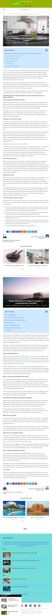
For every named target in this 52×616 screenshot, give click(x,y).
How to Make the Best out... (13, 612)
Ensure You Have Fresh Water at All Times (14, 318)
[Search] (48, 9)
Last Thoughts (8, 331)
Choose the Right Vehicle (10, 316)
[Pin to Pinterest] (13, 232)
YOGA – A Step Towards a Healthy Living (20, 595)
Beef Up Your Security (9, 324)
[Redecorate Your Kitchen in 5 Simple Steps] (14, 256)
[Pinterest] (25, 5)
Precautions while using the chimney (12, 66)
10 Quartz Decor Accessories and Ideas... (13, 599)
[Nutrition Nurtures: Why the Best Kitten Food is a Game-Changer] (7, 556)
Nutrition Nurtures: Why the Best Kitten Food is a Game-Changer (24, 554)
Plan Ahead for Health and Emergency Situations (15, 321)
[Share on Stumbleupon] (24, 232)
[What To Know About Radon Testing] (4, 606)
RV (19, 456)
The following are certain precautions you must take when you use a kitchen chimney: (23, 53)
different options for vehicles (27, 357)
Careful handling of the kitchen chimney (13, 56)
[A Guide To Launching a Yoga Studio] (7, 582)
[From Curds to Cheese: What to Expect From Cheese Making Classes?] (7, 564)
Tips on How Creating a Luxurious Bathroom (18, 144)
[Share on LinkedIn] (16, 232)
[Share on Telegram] (30, 232)
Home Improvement (11, 13)
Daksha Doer (39, 614)
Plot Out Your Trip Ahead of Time (12, 326)
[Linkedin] (27, 5)
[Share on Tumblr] (19, 232)
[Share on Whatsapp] (27, 232)
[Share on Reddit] (21, 232)
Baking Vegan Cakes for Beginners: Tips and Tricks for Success (24, 569)
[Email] (31, 5)
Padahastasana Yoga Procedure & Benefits (20, 588)
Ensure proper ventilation (10, 61)
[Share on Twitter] (10, 232)
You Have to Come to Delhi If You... (37, 518)
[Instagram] (21, 607)
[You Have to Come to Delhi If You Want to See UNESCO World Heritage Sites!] (38, 509)
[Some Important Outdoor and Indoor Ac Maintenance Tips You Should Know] (38, 256)
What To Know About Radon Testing (13, 606)
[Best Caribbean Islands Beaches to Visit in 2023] (14, 509)
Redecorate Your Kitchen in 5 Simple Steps (14, 265)
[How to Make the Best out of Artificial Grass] (4, 613)
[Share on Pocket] (33, 232)
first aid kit (24, 407)
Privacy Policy (25, 612)
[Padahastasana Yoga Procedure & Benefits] (7, 590)
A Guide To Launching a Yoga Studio (19, 580)
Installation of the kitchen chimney (12, 58)
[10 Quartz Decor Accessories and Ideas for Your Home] (4, 600)
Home (4, 13)
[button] (21, 4)
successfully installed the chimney (18, 200)
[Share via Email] (36, 232)
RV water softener (23, 386)
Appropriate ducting (9, 63)
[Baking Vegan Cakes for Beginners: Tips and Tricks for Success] (7, 571)
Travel (9, 276)
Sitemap (32, 612)
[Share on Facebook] (8, 232)
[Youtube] (29, 5)
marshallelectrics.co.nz (24, 150)
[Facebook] (20, 5)
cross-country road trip (12, 342)
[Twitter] (22, 5)
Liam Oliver (8, 42)
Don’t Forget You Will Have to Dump (12, 329)
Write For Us (39, 612)
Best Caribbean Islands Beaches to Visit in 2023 (14, 518)
